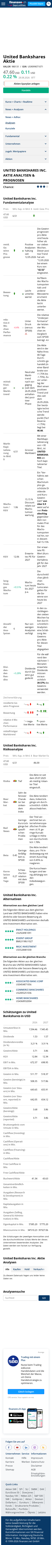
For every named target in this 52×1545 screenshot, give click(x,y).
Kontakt (10, 1458)
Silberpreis (37, 1502)
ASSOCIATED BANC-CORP (29, 981)
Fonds (9, 1505)
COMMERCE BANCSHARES (30, 989)
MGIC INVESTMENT (26, 946)
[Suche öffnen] (48, 4)
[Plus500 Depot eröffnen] (16, 4)
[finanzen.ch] (17, 2)
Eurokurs (24, 1502)
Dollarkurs (11, 1502)
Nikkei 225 (26, 1495)
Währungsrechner (15, 1512)
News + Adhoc (13, 117)
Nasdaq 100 (12, 1495)
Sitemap (10, 1469)
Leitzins (42, 1512)
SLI (26, 1489)
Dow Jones (27, 1492)
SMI (7, 1499)
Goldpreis (17, 1499)
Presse (9, 1466)
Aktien (28, 1499)
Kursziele (10, 128)
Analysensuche (14, 1291)
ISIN (24, 66)
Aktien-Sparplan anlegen (27, 83)
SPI (20, 1489)
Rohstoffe (11, 1509)
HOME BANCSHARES (27, 998)
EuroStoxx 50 (12, 1492)
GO (44, 1298)
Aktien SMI (11, 1489)
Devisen (39, 1499)
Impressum (37, 1458)
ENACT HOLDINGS (26, 929)
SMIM (34, 1489)
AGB (33, 1469)
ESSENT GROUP (24, 938)
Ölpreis (31, 1512)
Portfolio (23, 1509)
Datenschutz (37, 1462)
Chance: (8, 187)
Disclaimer (36, 1466)
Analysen (10, 122)
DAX (42, 1489)
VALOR (7, 66)
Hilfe (24, 1458)
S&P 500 (38, 1495)
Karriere (10, 1462)
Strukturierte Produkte (27, 1505)
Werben (26, 1462)
